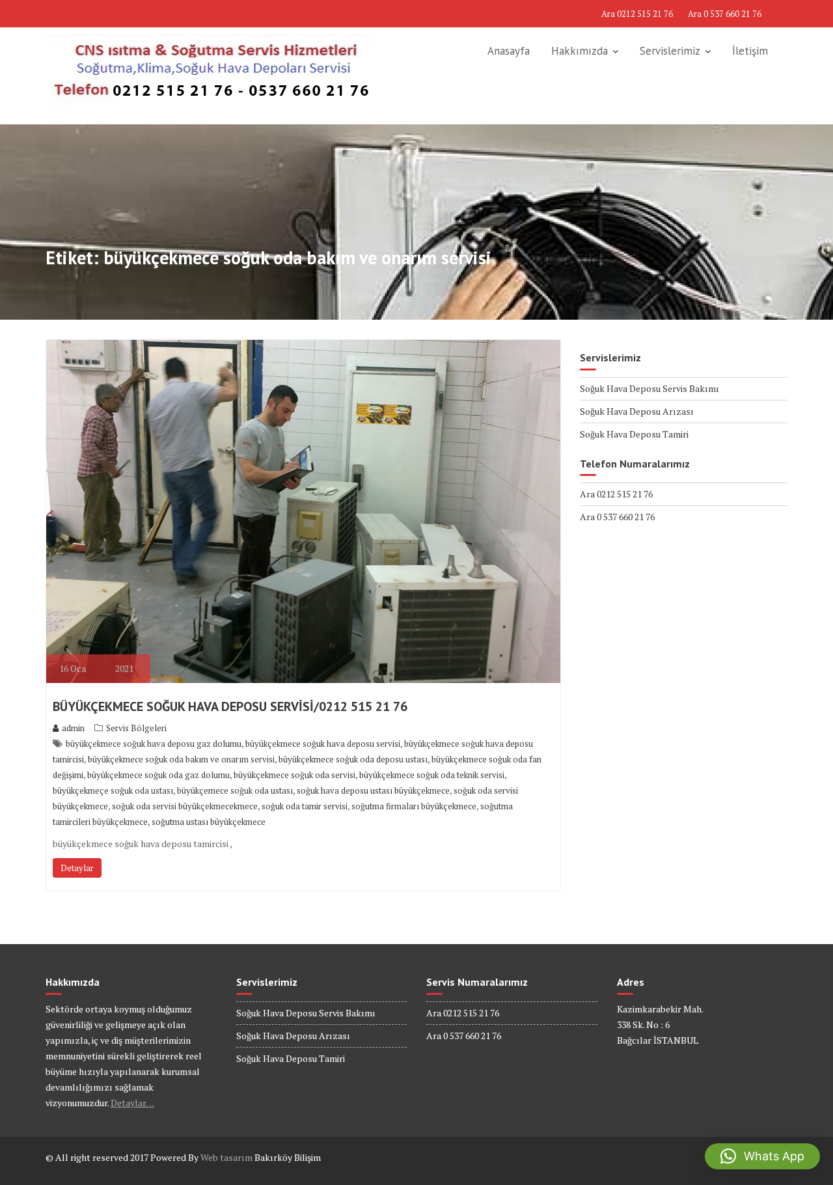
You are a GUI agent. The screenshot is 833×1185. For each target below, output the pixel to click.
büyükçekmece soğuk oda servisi (294, 775)
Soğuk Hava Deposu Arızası (637, 411)
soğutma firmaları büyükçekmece (413, 806)
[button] (762, 1156)
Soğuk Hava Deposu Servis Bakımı (649, 388)
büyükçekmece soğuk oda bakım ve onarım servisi (181, 759)
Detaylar (77, 868)
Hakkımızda (579, 51)
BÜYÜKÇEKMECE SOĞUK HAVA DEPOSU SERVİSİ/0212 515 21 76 (230, 706)
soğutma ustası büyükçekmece (209, 822)
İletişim (750, 51)
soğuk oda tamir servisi (305, 806)
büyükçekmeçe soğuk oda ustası (113, 790)
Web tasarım (226, 1157)
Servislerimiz (670, 51)
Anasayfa (508, 51)
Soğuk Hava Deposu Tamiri (634, 434)
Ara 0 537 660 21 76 (724, 14)
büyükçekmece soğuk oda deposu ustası (353, 759)
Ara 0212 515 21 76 (637, 14)
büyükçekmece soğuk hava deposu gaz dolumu (153, 743)
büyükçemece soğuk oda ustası (235, 790)
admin (73, 728)
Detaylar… (132, 1102)
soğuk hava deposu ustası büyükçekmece (373, 790)
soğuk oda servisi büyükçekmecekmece (185, 806)
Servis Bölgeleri (136, 728)
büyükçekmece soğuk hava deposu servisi (322, 743)
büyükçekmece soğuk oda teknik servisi (431, 775)
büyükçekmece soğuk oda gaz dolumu (158, 775)
